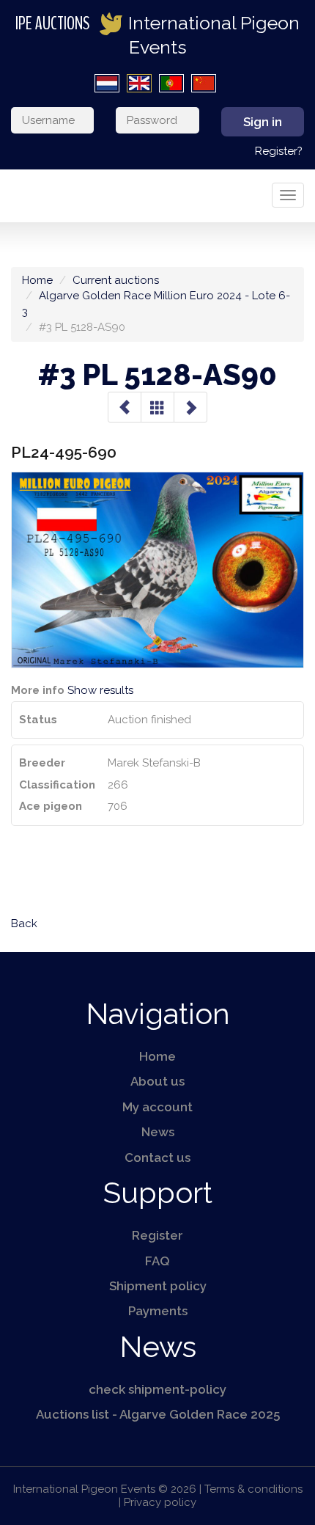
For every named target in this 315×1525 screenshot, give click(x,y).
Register (157, 1235)
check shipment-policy (157, 1389)
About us (157, 1081)
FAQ (157, 1261)
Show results (100, 690)
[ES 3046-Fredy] (190, 407)
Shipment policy (158, 1286)
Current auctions (116, 280)
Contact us (157, 1157)
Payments (158, 1310)
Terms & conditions (253, 1489)
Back (24, 923)
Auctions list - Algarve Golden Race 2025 (158, 1414)
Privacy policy (160, 1502)
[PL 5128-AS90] (157, 407)
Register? (279, 151)
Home (37, 280)
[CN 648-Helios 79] (124, 407)
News (157, 1131)
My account (157, 1107)
